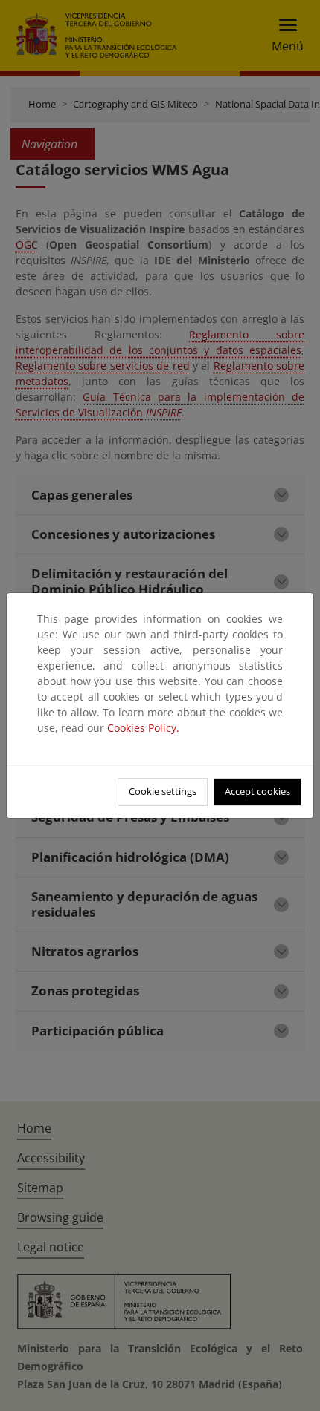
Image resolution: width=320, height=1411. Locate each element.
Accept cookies (257, 791)
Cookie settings (162, 791)
